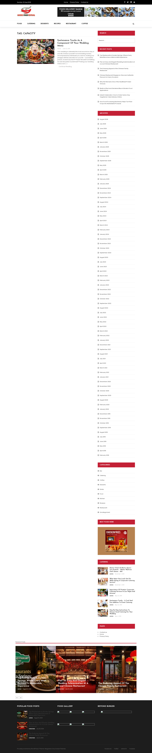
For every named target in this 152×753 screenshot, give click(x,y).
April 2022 (103, 326)
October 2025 (104, 156)
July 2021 (103, 359)
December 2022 (105, 290)
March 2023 (104, 276)
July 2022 (103, 313)
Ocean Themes (60, 749)
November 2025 (105, 151)
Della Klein (61, 689)
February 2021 (104, 372)
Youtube (132, 749)
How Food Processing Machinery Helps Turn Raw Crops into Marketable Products (116, 103)
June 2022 (103, 317)
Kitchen (102, 499)
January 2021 (104, 377)
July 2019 (103, 437)
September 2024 (105, 197)
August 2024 (104, 202)
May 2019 (103, 446)
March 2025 (104, 175)
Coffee (85, 24)
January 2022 (104, 340)
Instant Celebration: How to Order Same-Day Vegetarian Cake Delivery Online (115, 96)
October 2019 (104, 423)
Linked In (124, 749)
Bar (101, 471)
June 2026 (103, 128)
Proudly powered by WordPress (27, 749)
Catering (31, 24)
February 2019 (104, 455)
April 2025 (103, 170)
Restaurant (71, 24)
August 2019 (104, 432)
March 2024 (104, 225)
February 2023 (104, 280)
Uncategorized (105, 512)
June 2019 (103, 441)
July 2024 (103, 207)
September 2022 (105, 303)
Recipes (57, 24)
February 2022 (104, 336)
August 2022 (104, 308)
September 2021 (105, 349)
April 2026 (103, 138)
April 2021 (103, 363)
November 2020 (105, 386)
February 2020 (104, 405)
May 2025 (103, 165)
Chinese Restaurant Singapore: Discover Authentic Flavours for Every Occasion (117, 76)
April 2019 (103, 451)
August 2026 (104, 119)
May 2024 (103, 216)
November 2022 (105, 294)
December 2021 (105, 345)
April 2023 (103, 271)
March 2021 (103, 368)
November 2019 (105, 418)
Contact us (84, 2)
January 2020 (104, 409)
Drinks (102, 489)
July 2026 (103, 124)
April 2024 (103, 221)
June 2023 (103, 267)
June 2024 (103, 211)
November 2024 (105, 193)
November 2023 (105, 243)
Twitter (116, 749)
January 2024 (104, 234)
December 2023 (105, 239)
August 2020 (104, 400)
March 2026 (104, 142)
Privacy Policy (74, 2)
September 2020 (105, 395)
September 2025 (105, 161)
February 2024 (105, 230)
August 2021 (104, 354)
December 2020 (105, 382)
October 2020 (104, 391)
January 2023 (104, 285)
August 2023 (104, 257)
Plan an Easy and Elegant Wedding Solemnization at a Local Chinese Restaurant (117, 63)
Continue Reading (65, 66)
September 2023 (105, 253)
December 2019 (105, 414)
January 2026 (104, 147)
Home (66, 2)
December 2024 (105, 188)
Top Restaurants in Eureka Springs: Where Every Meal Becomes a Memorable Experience (116, 56)
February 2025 (104, 179)
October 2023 (104, 248)
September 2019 (105, 428)
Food (19, 24)
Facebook (108, 749)
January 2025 (104, 184)
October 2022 (104, 299)
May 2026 (103, 133)
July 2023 (103, 262)
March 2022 (104, 331)
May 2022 (103, 322)
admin (59, 48)
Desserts (45, 24)
